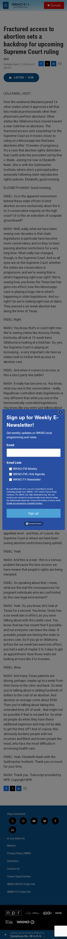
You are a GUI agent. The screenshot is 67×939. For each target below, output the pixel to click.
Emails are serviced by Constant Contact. (25, 502)
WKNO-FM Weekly (25, 468)
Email (10, 444)
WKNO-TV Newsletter (27, 479)
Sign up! (33, 513)
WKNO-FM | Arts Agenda (29, 474)
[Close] (61, 412)
